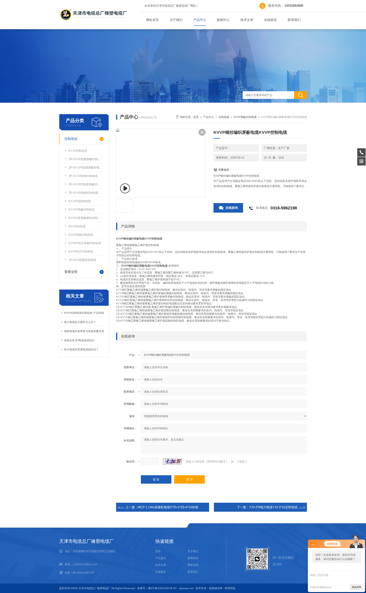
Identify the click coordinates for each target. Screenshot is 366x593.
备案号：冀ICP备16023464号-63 (157, 588)
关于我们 (176, 20)
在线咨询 (232, 207)
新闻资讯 (193, 558)
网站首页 (152, 20)
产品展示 (160, 558)
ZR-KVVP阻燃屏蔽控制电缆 (85, 159)
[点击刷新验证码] (172, 461)
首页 (196, 117)
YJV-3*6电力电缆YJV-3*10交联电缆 (273, 507)
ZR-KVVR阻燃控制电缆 (83, 192)
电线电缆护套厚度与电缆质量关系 (84, 331)
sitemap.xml (186, 588)
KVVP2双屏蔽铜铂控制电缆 (85, 217)
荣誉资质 (193, 564)
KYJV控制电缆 (77, 150)
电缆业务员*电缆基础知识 (79, 340)
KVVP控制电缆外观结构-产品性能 (84, 312)
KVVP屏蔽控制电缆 (80, 234)
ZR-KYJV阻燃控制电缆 (83, 175)
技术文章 (246, 20)
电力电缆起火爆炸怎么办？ (80, 322)
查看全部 (70, 272)
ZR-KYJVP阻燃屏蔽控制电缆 (85, 167)
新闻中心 (223, 20)
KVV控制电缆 (77, 226)
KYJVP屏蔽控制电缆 (81, 209)
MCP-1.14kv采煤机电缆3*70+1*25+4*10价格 (168, 507)
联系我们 (294, 20)
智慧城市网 (215, 588)
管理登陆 (230, 588)
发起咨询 (356, 587)
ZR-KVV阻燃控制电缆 (82, 259)
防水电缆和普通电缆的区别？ (81, 349)
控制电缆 (70, 139)
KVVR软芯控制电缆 (80, 251)
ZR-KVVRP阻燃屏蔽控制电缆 (85, 184)
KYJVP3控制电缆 (79, 201)
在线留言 (270, 20)
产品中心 (199, 20)
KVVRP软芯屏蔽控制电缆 (84, 243)
